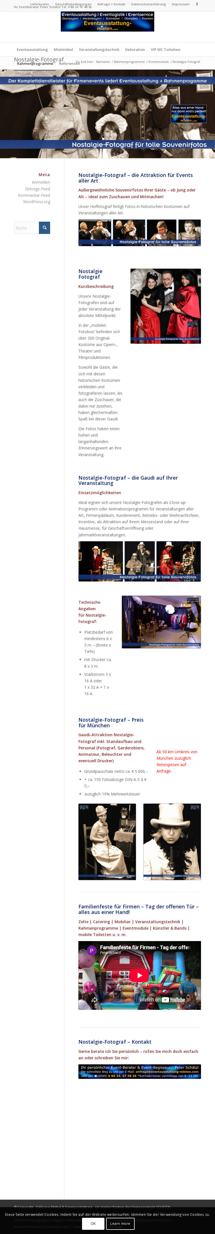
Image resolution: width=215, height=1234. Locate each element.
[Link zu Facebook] (197, 4)
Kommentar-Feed (34, 195)
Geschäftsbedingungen (73, 4)
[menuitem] (39, 4)
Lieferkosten (39, 4)
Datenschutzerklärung (148, 4)
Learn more (120, 1223)
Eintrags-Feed (37, 188)
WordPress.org (36, 201)
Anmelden (41, 182)
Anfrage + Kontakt (111, 4)
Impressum (181, 4)
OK (93, 1223)
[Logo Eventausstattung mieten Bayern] (107, 26)
